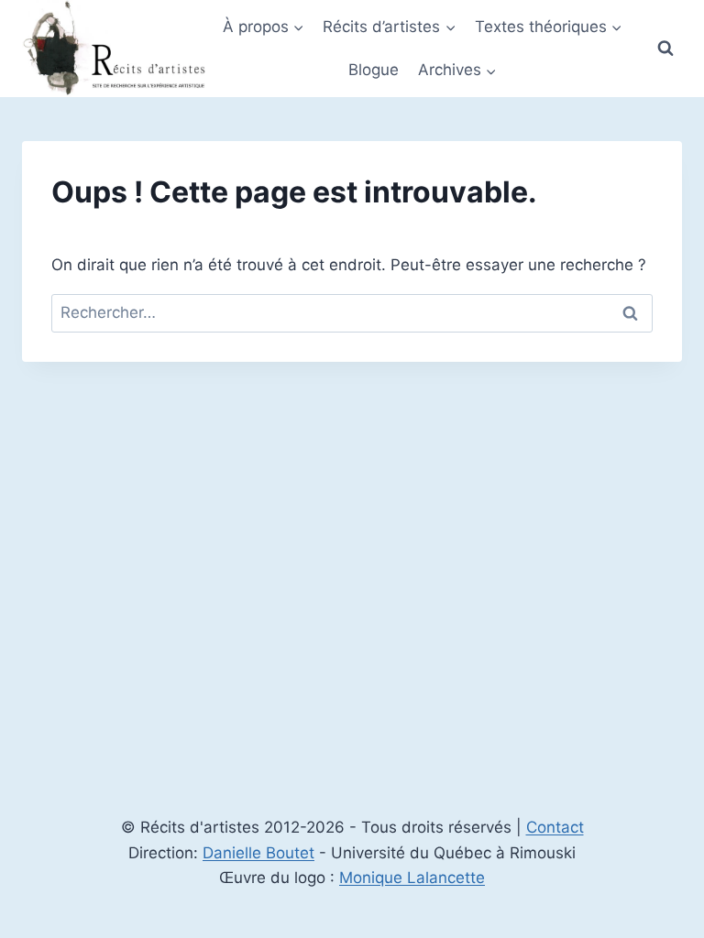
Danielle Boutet (258, 853)
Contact (555, 827)
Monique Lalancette (412, 877)
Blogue (373, 69)
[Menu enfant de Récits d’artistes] (389, 27)
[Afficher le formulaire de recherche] (665, 48)
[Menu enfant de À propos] (264, 27)
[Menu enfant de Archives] (456, 71)
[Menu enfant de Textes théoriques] (549, 27)
